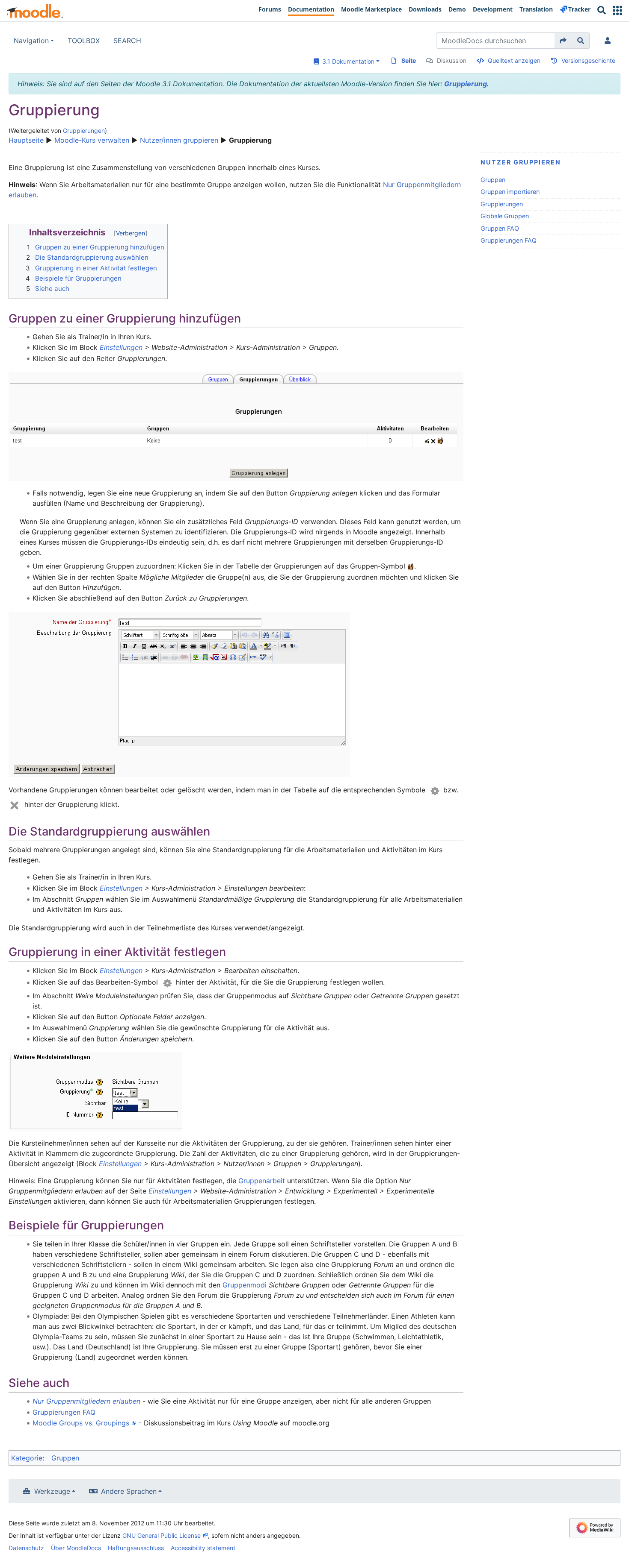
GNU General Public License (161, 1535)
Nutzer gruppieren (521, 162)
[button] (617, 10)
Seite (408, 60)
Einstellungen (121, 347)
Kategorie (26, 1458)
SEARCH (127, 40)
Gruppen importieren (510, 191)
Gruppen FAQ (500, 228)
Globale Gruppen (505, 216)
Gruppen (493, 179)
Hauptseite (26, 140)
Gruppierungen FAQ (509, 240)
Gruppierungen (84, 130)
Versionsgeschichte (588, 60)
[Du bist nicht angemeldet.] (609, 40)
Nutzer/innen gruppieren (179, 140)
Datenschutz (26, 1547)
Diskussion (451, 60)
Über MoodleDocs (76, 1547)
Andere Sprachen (129, 1491)
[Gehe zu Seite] (563, 40)
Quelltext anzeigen (514, 60)
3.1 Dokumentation (346, 61)
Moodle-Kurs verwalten (91, 140)
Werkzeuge (52, 1491)
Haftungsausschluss (136, 1547)
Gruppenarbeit (261, 1180)
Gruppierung (465, 83)
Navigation (31, 40)
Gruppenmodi (245, 1285)
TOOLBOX (84, 40)
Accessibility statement (203, 1547)
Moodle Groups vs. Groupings (81, 1423)
